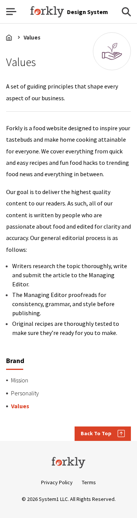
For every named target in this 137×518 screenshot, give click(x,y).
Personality (25, 393)
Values (32, 37)
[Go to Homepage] (68, 462)
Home (10, 37)
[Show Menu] (11, 11)
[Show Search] (126, 11)
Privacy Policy (57, 482)
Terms (89, 482)
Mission (19, 380)
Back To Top (96, 433)
